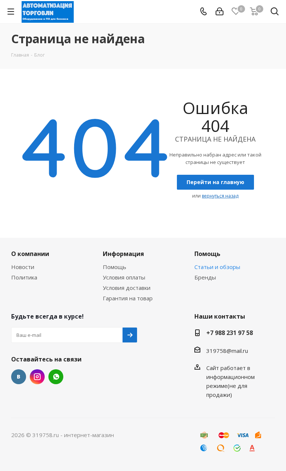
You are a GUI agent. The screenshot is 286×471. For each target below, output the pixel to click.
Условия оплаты (124, 277)
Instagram (37, 376)
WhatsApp (55, 376)
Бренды (205, 277)
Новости (22, 267)
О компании (30, 254)
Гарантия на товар (128, 298)
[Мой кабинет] (219, 11)
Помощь (114, 267)
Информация (123, 254)
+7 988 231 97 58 (229, 333)
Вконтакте (18, 376)
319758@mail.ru (227, 350)
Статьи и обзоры (217, 267)
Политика (24, 277)
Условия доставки (126, 287)
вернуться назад (220, 196)
